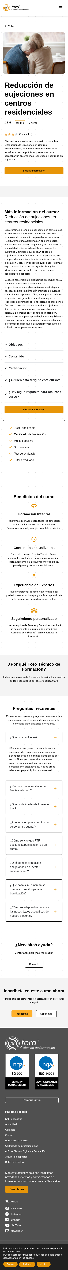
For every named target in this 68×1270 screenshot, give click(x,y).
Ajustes (43, 1264)
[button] (60, 8)
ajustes (30, 1257)
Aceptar (10, 1264)
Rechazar (27, 1264)
